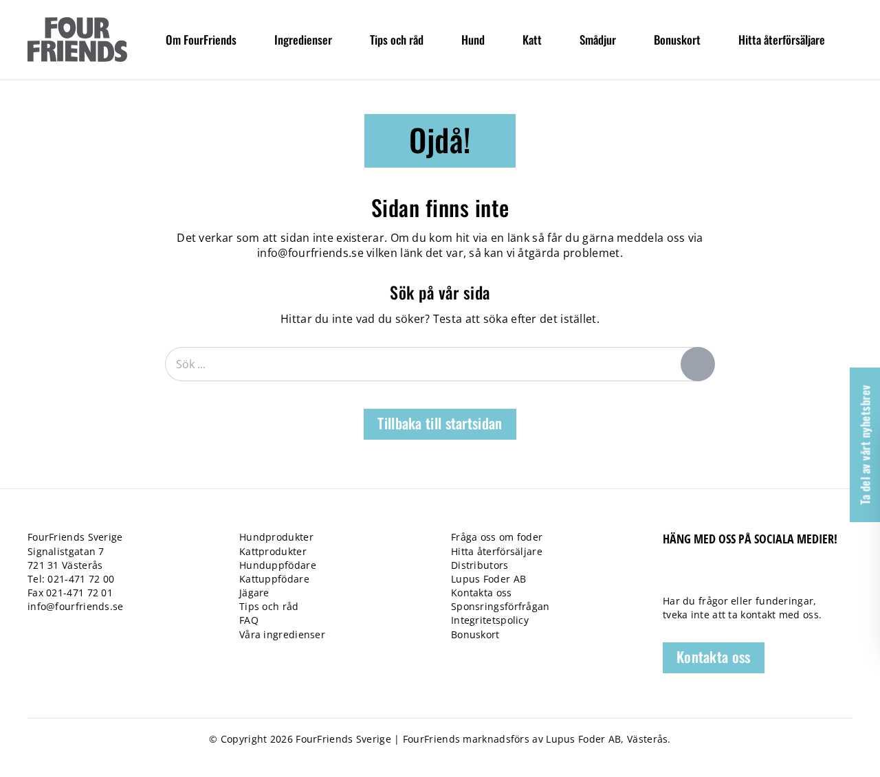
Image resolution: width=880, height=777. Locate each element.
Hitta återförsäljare (496, 551)
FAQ (248, 620)
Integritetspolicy (490, 620)
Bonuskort (475, 634)
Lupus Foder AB (488, 578)
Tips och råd (269, 606)
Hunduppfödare (277, 565)
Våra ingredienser (282, 634)
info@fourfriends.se (310, 252)
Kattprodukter (273, 551)
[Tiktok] (693, 576)
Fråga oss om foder (496, 536)
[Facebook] (669, 576)
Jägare (254, 592)
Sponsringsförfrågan (500, 606)
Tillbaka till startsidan (439, 422)
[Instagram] (740, 576)
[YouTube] (716, 576)
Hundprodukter (276, 536)
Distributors (480, 565)
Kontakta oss (481, 592)
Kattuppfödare (274, 578)
